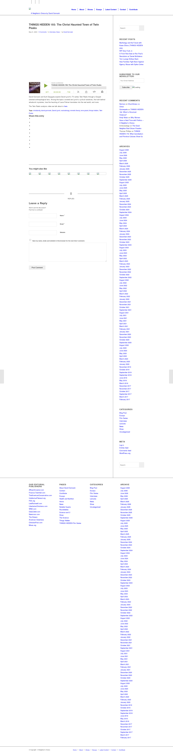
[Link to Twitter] (33, 2)
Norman (122, 104)
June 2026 (123, 155)
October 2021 (124, 307)
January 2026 (124, 169)
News (58, 32)
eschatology (65, 110)
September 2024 (125, 212)
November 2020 (125, 337)
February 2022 (124, 296)
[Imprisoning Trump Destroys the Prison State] (171, 377)
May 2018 (123, 380)
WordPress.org (124, 453)
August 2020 (124, 345)
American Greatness (36, 519)
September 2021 (125, 310)
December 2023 (125, 236)
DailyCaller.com (34, 511)
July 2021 (123, 315)
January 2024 (124, 234)
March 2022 (123, 293)
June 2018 (123, 378)
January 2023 (124, 266)
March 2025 (123, 196)
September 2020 (125, 342)
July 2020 (123, 348)
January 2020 (124, 364)
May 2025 (123, 190)
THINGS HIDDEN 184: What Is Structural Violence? (131, 112)
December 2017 (125, 386)
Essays (122, 415)
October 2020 (124, 339)
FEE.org (32, 501)
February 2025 (124, 198)
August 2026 (124, 150)
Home (61, 501)
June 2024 (123, 220)
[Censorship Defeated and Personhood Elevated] (101, 177)
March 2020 (123, 359)
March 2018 (123, 383)
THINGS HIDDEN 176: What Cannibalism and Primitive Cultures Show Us (131, 134)
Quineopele (123, 109)
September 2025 (125, 179)
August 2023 (124, 247)
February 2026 (124, 166)
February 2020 (124, 361)
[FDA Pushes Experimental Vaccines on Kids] (82, 177)
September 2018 (125, 375)
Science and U (64, 512)
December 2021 (125, 302)
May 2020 (123, 353)
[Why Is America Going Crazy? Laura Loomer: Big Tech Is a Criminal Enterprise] (53, 177)
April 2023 (123, 258)
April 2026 (123, 160)
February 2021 (124, 329)
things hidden (94, 110)
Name (62, 215)
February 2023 (124, 264)
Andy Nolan (123, 117)
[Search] (141, 9)
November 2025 (125, 174)
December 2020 (125, 334)
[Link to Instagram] (37, 2)
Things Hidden (64, 520)
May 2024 (123, 223)
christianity (36, 110)
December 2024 (125, 204)
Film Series (123, 418)
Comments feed (125, 450)
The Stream (33, 517)
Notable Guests (65, 507)
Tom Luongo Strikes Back (128, 59)
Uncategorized (124, 432)
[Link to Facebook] (29, 2)
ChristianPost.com (35, 522)
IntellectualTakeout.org (37, 498)
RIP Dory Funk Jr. (126, 51)
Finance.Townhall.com (37, 492)
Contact (62, 490)
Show (121, 429)
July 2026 (123, 152)
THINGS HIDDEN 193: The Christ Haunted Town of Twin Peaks (64, 26)
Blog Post (123, 413)
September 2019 (125, 372)
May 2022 (123, 288)
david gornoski (46, 110)
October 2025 (124, 177)
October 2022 (124, 274)
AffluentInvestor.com (36, 490)
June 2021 (123, 318)
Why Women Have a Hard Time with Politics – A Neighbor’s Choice (131, 120)
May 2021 (123, 321)
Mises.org (32, 525)
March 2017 (123, 397)
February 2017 (124, 399)
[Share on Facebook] (32, 118)
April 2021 (123, 323)
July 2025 (123, 185)
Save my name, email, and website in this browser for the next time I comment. (58, 241)
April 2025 (123, 193)
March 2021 (123, 326)
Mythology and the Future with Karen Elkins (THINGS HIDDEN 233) (131, 45)
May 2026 (123, 158)
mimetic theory (75, 110)
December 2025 (125, 171)
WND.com (32, 509)
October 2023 (124, 242)
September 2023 (125, 245)
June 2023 (123, 253)
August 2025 (124, 182)
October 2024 (124, 209)
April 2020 (123, 356)
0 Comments (42, 32)
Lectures (122, 423)
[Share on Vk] (32, 140)
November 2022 (125, 272)
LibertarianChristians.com (38, 506)
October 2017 (124, 391)
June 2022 (123, 285)
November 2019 (125, 367)
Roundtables (64, 509)
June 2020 (123, 350)
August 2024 (124, 215)
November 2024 (125, 207)
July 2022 (123, 283)
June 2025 (123, 188)
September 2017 (125, 394)
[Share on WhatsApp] (32, 126)
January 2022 (124, 299)
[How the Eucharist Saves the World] (2, 377)
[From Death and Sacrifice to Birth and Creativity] (62, 177)
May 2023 (123, 255)
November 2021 (125, 304)
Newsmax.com (34, 514)
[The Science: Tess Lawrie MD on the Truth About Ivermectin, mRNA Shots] (33, 177)
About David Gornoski (67, 488)
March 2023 (123, 261)
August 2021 (124, 312)
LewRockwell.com (35, 503)
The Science (64, 517)
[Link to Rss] (41, 2)
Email (62, 224)
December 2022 (125, 269)
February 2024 (124, 231)
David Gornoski (68, 32)
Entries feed (123, 448)
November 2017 (125, 388)
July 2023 (123, 250)
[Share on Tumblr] (32, 136)
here (65, 106)
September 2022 (125, 277)
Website (62, 232)
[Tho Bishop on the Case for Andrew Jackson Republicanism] (72, 177)
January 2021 (124, 331)
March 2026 (123, 163)
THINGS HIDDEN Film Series (70, 523)
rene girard (84, 110)
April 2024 (123, 226)
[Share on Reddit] (32, 144)
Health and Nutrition (66, 498)
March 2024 (123, 228)
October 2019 (124, 369)
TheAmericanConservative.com (40, 495)
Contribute (63, 493)
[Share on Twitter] (32, 122)
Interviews (53, 32)
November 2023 (125, 239)
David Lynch (56, 110)
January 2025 (124, 201)
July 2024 (123, 217)
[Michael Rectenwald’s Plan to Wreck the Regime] (92, 177)
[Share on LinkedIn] (32, 133)
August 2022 (124, 280)
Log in (121, 445)
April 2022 (123, 291)
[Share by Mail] (32, 147)
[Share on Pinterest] (32, 129)
